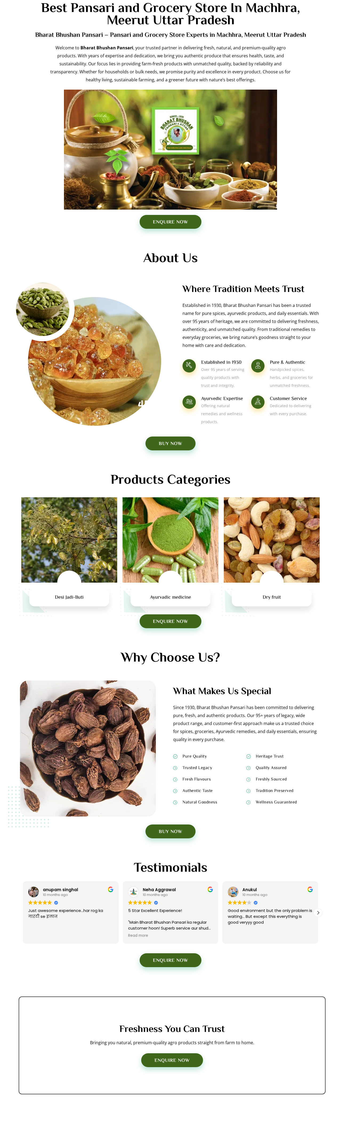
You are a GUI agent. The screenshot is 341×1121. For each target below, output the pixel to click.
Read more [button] (121, 935)
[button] (23, 913)
